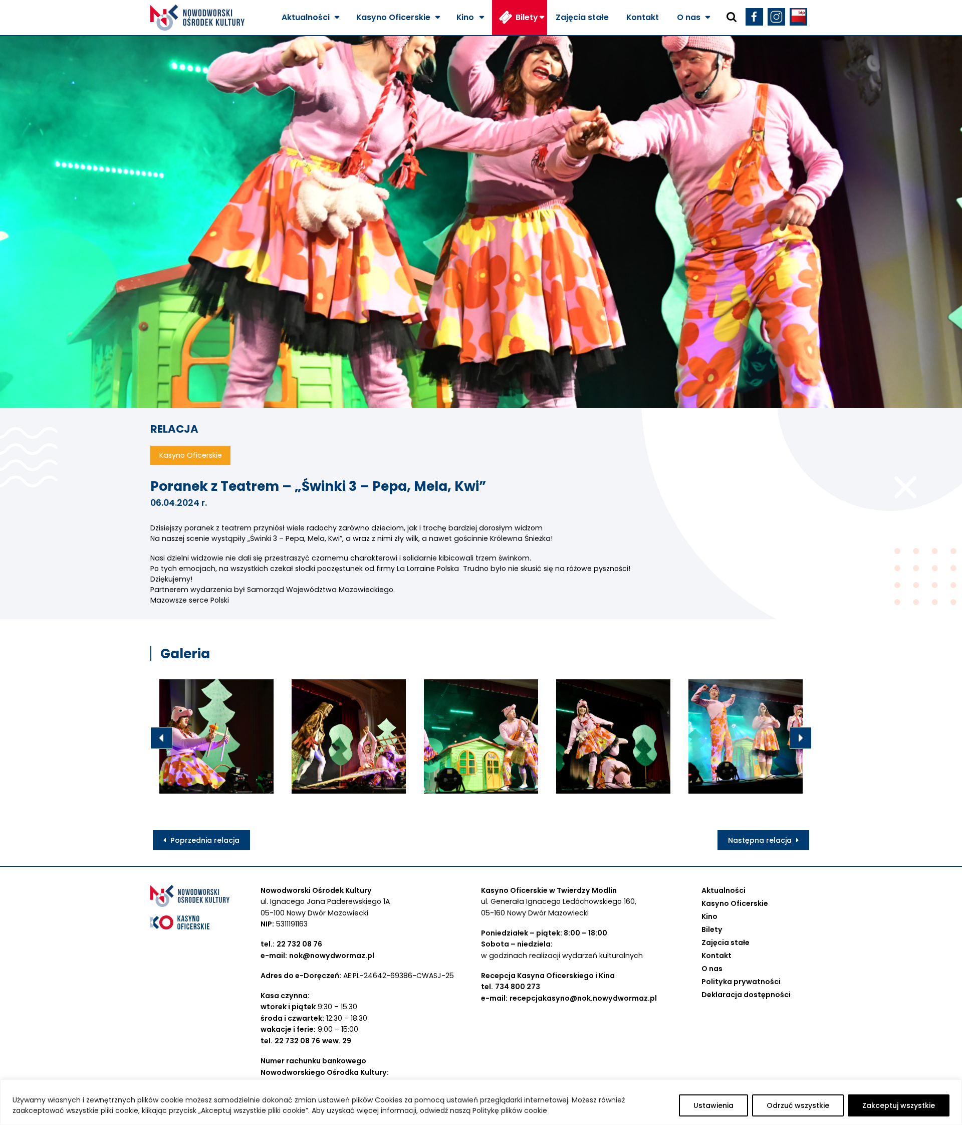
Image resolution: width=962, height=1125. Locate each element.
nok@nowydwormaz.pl (331, 956)
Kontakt (642, 17)
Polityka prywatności (741, 982)
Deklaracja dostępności (746, 995)
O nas (688, 17)
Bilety (527, 17)
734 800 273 (517, 987)
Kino (465, 17)
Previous (161, 738)
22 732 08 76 (299, 944)
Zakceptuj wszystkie (898, 1105)
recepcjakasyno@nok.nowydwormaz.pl (583, 998)
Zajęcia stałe (582, 17)
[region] (481, 1102)
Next (801, 738)
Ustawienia (713, 1105)
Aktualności (306, 17)
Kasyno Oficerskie (393, 17)
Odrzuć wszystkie (798, 1105)
